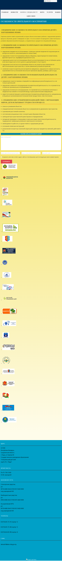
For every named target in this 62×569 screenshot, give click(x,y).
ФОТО (42, 12)
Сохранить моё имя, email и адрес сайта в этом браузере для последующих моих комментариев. (30, 157)
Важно (57, 12)
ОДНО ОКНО (31, 16)
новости (14, 12)
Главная (5, 12)
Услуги (50, 12)
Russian (49, 1)
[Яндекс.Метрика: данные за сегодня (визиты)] (31, 560)
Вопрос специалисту (29, 12)
